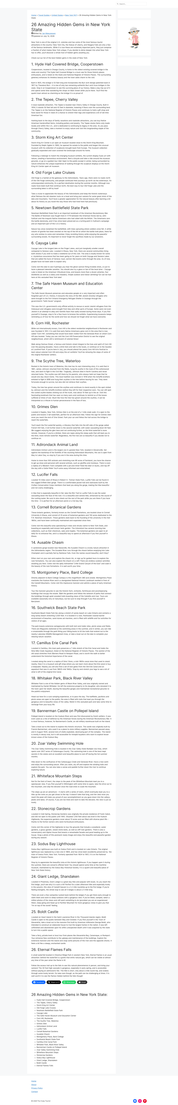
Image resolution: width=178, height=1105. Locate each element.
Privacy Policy (37, 1088)
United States (57, 15)
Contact (34, 1092)
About (33, 1085)
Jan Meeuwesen (49, 33)
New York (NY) (71, 15)
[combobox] (131, 4)
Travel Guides (44, 15)
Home (33, 15)
